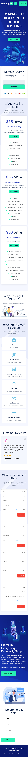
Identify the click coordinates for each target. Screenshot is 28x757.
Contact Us (21, 754)
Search (14, 86)
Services (14, 754)
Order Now (21, 514)
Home (6, 754)
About (9, 754)
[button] (15, 3)
